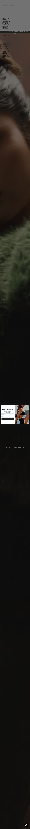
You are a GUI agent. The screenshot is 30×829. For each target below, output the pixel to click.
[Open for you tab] (26, 825)
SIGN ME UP (8, 418)
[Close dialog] (28, 405)
